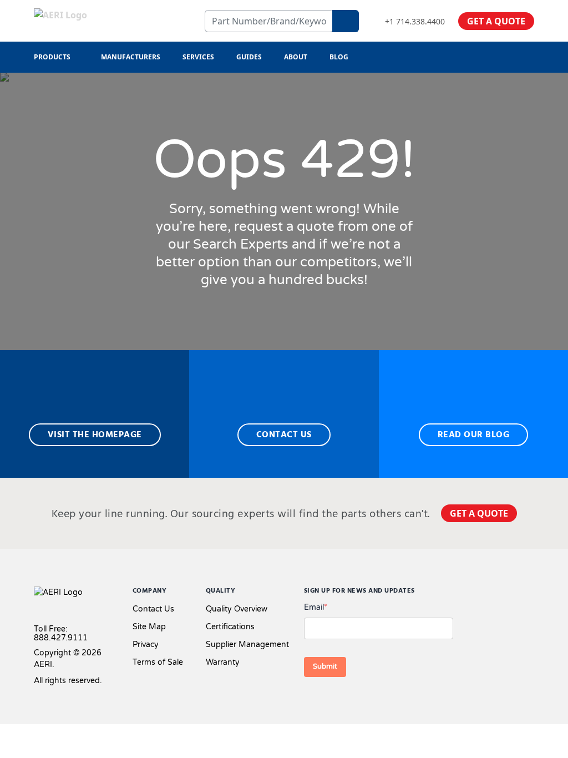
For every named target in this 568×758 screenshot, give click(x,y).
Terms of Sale (158, 662)
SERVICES (198, 57)
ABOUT (295, 57)
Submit (325, 666)
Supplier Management (247, 644)
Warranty (223, 662)
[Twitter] (494, 594)
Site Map (149, 626)
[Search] (345, 21)
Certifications (230, 626)
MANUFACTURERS (130, 57)
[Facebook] (473, 594)
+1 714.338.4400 (415, 21)
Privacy (146, 644)
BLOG (338, 57)
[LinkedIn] (512, 594)
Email (315, 607)
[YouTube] (529, 594)
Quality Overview (236, 609)
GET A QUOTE (496, 21)
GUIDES (249, 57)
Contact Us (153, 609)
